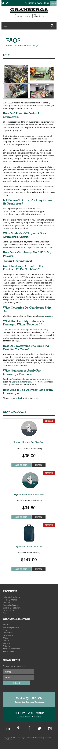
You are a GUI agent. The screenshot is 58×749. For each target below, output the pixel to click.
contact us (47, 316)
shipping (20, 398)
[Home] (29, 13)
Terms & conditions (11, 648)
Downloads (8, 635)
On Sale (49, 421)
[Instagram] (49, 729)
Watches (7, 602)
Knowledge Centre (11, 627)
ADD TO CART (21, 465)
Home (9, 45)
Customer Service (22, 45)
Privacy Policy (22, 260)
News (5, 630)
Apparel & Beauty (10, 605)
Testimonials (8, 651)
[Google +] (8, 729)
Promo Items (9, 610)
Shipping (7, 646)
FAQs (5, 638)
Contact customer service (23, 381)
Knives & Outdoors (11, 597)
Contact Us (8, 740)
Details (38, 465)
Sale (5, 613)
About (5, 624)
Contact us (7, 632)
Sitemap (48, 737)
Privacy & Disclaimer (34, 737)
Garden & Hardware (12, 607)
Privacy (6, 640)
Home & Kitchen (10, 599)
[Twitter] (39, 729)
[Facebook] (29, 729)
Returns (6, 643)
